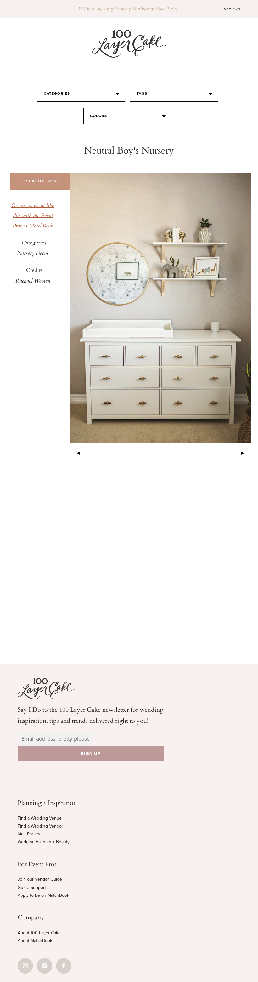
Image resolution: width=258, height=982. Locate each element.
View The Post (41, 181)
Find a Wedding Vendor (40, 826)
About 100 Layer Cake (39, 932)
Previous (80, 452)
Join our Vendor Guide (40, 879)
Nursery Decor (32, 253)
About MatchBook (35, 940)
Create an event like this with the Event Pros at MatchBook (32, 216)
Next (241, 452)
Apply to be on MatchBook (43, 895)
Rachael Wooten (32, 281)
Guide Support (32, 887)
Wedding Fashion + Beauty (44, 842)
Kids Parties (29, 834)
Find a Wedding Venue (40, 818)
